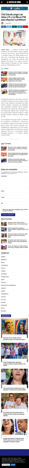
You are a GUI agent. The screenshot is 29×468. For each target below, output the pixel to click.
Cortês (3, 268)
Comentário (4, 176)
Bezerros (3, 259)
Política (3, 299)
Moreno (3, 288)
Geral (2, 279)
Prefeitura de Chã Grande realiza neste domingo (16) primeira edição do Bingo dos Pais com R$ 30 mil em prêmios (17, 85)
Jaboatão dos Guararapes (8, 285)
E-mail (3, 197)
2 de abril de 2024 (17, 23)
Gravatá (3, 282)
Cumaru (3, 271)
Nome (3, 191)
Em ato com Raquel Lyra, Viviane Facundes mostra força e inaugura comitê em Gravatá (18, 246)
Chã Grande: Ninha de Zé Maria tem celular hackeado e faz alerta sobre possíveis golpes (17, 235)
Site (2, 203)
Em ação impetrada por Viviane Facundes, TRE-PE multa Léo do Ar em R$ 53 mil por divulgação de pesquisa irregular (13, 440)
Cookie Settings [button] (6, 464)
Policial (3, 296)
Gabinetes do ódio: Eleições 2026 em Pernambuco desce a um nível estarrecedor (18, 223)
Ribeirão (3, 311)
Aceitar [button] (13, 464)
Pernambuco (4, 294)
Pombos (3, 302)
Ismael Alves (8, 23)
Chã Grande (7, 12)
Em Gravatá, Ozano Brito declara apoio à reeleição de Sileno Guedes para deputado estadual (17, 241)
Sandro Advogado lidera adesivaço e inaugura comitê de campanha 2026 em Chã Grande (18, 229)
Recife (3, 308)
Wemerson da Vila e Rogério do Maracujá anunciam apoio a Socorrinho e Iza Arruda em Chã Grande (18, 73)
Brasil (3, 262)
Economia (4, 274)
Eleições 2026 (5, 276)
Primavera (4, 305)
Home (2, 12)
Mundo (3, 291)
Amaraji (3, 256)
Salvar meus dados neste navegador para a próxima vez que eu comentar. (15, 210)
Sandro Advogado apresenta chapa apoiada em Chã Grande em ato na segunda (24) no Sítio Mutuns (16, 79)
